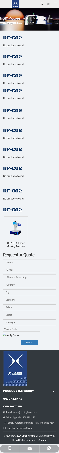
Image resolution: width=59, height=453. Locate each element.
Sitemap (43, 440)
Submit (29, 342)
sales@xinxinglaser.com (25, 412)
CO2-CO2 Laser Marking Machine (16, 245)
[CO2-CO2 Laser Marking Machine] (16, 228)
